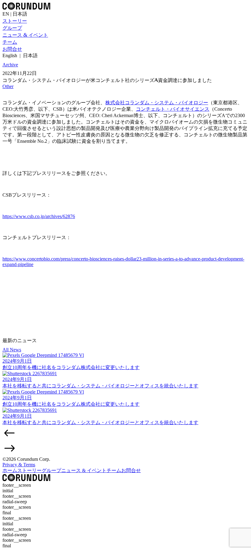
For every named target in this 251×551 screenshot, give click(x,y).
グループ (12, 27)
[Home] (26, 479)
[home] (26, 8)
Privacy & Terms (18, 464)
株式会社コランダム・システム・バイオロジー (156, 102)
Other (7, 86)
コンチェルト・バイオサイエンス (172, 109)
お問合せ (12, 49)
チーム (9, 42)
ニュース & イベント (25, 35)
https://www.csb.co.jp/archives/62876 (38, 216)
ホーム (9, 470)
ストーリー (14, 20)
